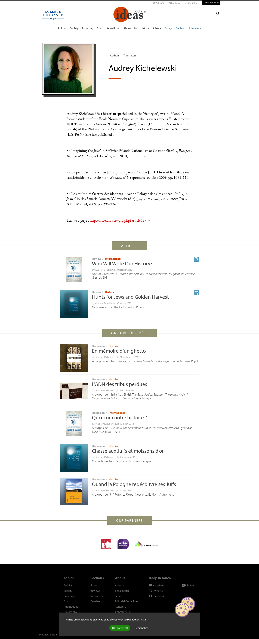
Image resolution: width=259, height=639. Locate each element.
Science (156, 28)
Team (118, 596)
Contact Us (121, 606)
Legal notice (122, 590)
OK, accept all (120, 628)
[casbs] (106, 544)
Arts (99, 28)
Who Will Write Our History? (122, 263)
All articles (192, 3)
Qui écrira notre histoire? (119, 417)
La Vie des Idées (211, 2)
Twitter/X (159, 3)
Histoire (113, 346)
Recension (98, 346)
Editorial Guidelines (126, 601)
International (112, 28)
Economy (87, 28)
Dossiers (95, 601)
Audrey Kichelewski (105, 269)
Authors (114, 55)
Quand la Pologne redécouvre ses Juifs (134, 484)
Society (74, 28)
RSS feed (190, 585)
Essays (168, 28)
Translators (130, 55)
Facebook (175, 3)
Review (96, 258)
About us (120, 585)
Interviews (195, 28)
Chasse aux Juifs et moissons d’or (128, 450)
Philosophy (130, 28)
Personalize (141, 628)
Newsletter (158, 585)
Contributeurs (123, 612)
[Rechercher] (218, 13)
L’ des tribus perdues (119, 384)
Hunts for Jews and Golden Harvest (130, 296)
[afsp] (123, 544)
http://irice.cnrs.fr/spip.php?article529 (118, 221)
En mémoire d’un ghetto (119, 350)
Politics (62, 28)
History (145, 28)
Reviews (181, 28)
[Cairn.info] (146, 544)
